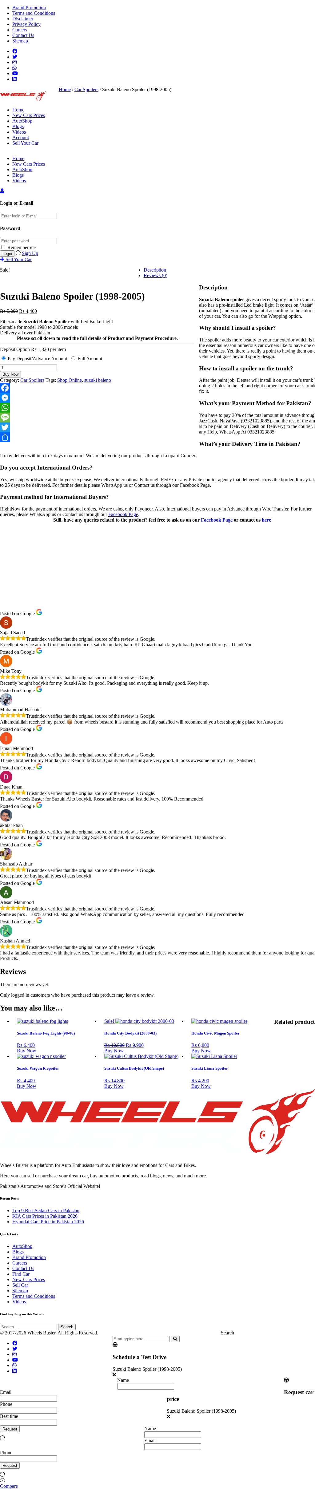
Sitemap (20, 40)
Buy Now (10, 374)
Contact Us (23, 35)
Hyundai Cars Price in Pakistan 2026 (48, 1221)
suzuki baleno (97, 380)
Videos (19, 132)
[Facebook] (97, 388)
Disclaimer (22, 18)
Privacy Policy (26, 24)
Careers (19, 29)
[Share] (97, 437)
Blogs (18, 126)
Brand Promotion (29, 7)
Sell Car (20, 1285)
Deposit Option (33, 349)
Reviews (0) (155, 275)
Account (20, 137)
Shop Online (69, 380)
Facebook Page (123, 514)
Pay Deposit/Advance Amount (37, 358)
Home (18, 109)
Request (9, 1429)
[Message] (97, 417)
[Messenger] (97, 398)
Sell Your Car (25, 143)
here (266, 520)
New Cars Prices (28, 115)
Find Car (21, 1274)
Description (155, 269)
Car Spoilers (86, 89)
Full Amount (90, 358)
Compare (9, 1486)
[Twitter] (97, 427)
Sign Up (30, 253)
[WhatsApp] (97, 408)
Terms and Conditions (33, 13)
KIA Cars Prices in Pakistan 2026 (45, 1216)
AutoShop (22, 120)
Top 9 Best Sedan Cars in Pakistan (45, 1210)
